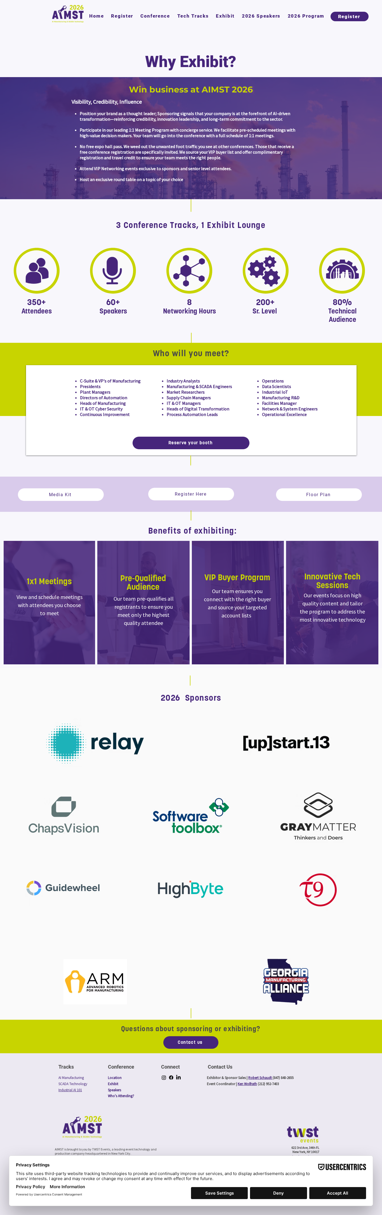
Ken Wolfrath (247, 1083)
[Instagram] (164, 1077)
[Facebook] (171, 1077)
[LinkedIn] (178, 1077)
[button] (155, 16)
